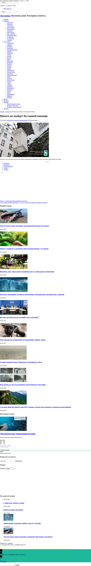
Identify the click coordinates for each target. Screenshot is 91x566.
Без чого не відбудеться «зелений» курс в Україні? (19, 317)
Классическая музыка (13, 104)
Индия (9, 57)
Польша (9, 78)
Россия (9, 81)
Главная (6, 19)
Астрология (10, 38)
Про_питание (11, 34)
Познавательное (12, 35)
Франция (10, 89)
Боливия (9, 46)
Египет (9, 56)
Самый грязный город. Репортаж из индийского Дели (21, 362)
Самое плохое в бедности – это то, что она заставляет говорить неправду (24, 202)
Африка (9, 45)
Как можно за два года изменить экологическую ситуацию (23, 385)
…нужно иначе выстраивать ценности (13, 201)
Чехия (9, 91)
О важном (10, 37)
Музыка (6, 102)
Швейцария (10, 94)
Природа (9, 24)
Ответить (3, 561)
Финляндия (10, 88)
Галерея (9, 40)
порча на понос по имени (13, 510)
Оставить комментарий (20, 120)
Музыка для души (12, 105)
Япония (9, 97)
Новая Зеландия (12, 75)
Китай (9, 67)
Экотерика (5, 16)
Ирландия (10, 61)
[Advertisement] (45, 187)
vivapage (10, 543)
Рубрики (6, 21)
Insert (17, 565)
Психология (10, 27)
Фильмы (6, 100)
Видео (5, 99)
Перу (8, 77)
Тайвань (9, 85)
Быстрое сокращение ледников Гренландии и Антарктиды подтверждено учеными (32, 294)
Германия (10, 53)
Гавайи (9, 51)
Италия (9, 64)
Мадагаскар (10, 70)
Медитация (10, 32)
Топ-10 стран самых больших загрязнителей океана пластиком (24, 226)
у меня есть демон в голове (14, 503)
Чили (8, 92)
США (9, 83)
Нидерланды (11, 72)
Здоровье (10, 30)
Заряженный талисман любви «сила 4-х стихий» (22, 523)
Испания (9, 62)
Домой (2, 111)
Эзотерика (10, 26)
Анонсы (6, 108)
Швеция (9, 96)
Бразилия (10, 48)
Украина (9, 86)
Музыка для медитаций (14, 107)
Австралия (10, 43)
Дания (9, 54)
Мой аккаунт (7, 8)
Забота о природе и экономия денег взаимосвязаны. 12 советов (24, 249)
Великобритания (12, 49)
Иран (8, 59)
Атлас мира (7, 41)
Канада (9, 65)
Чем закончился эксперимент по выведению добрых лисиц (23, 340)
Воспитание (10, 29)
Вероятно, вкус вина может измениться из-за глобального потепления (27, 272)
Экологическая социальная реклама (17, 433)
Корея (9, 69)
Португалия (10, 80)
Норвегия (10, 73)
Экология (10, 22)
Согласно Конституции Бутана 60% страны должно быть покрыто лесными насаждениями (35, 407)
